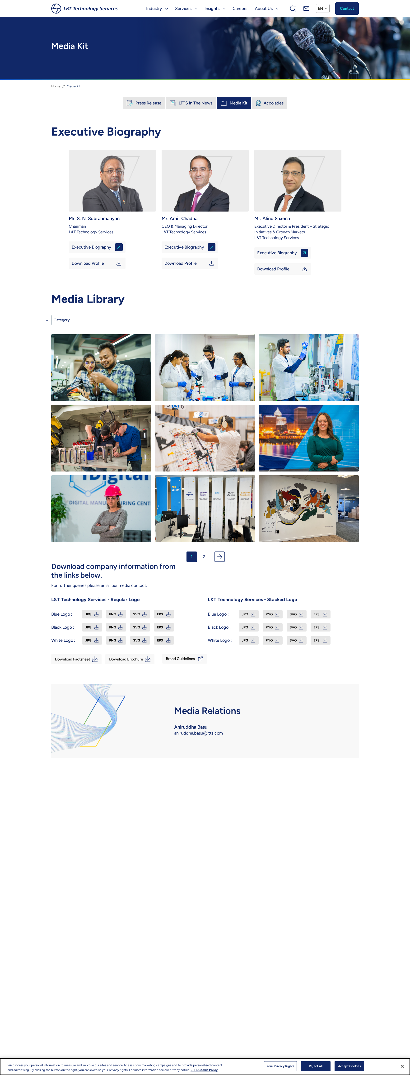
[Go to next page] (219, 557)
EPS (160, 614)
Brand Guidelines (180, 658)
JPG (88, 614)
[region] (205, 1066)
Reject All (315, 1066)
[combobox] (51, 320)
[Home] (84, 9)
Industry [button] (154, 8)
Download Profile (88, 263)
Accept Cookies (349, 1066)
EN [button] (320, 8)
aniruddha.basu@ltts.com (198, 733)
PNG (112, 614)
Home (56, 86)
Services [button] (183, 8)
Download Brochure (126, 659)
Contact (347, 8)
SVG (136, 614)
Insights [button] (212, 8)
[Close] (402, 1066)
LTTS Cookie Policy (204, 1070)
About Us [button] (264, 8)
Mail (306, 8)
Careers (240, 8)
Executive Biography (91, 247)
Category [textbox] (62, 320)
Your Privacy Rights (280, 1066)
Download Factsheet (72, 659)
